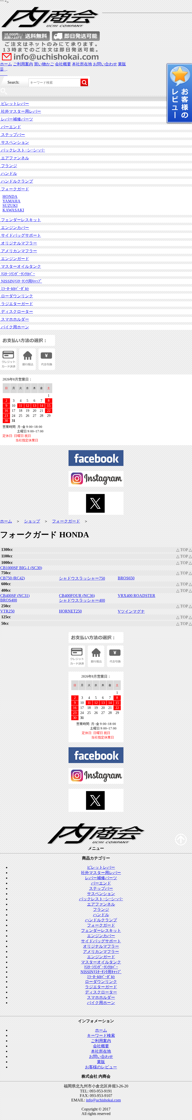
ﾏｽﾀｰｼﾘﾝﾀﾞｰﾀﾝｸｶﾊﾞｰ (17, 274)
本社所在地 (82, 64)
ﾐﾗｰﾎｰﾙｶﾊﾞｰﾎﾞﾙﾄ (14, 289)
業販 (122, 64)
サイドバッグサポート (20, 235)
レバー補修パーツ (16, 119)
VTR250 (7, 611)
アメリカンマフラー (18, 251)
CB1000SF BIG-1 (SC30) (21, 568)
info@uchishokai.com (103, 1100)
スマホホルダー (14, 319)
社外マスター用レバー (20, 111)
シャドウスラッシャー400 (82, 600)
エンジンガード (14, 259)
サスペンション (14, 142)
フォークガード (14, 189)
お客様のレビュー (101, 1067)
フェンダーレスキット (20, 220)
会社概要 (63, 64)
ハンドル (8, 173)
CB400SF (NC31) (15, 595)
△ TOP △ (184, 550)
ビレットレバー (14, 103)
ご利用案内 (23, 64)
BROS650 (126, 578)
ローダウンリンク (16, 296)
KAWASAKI (13, 210)
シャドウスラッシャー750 (82, 578)
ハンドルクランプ (16, 181)
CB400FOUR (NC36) (77, 595)
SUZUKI (10, 205)
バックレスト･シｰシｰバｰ (22, 150)
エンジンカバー (14, 227)
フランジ (8, 166)
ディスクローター (16, 311)
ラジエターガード (16, 304)
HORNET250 (70, 611)
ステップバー (12, 135)
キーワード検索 (101, 1035)
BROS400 (8, 600)
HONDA (10, 196)
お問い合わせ (105, 64)
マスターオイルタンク (20, 266)
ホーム (6, 64)
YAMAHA (11, 201)
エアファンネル (14, 158)
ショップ (32, 521)
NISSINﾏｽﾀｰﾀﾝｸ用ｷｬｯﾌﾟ (21, 281)
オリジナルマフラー (18, 243)
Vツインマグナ (131, 611)
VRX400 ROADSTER (136, 595)
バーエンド (10, 127)
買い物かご (44, 64)
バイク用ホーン (14, 327)
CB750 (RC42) (12, 578)
